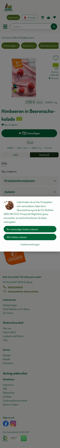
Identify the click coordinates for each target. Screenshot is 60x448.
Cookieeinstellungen (30, 244)
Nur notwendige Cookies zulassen (22, 229)
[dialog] (30, 224)
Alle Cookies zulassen (17, 237)
